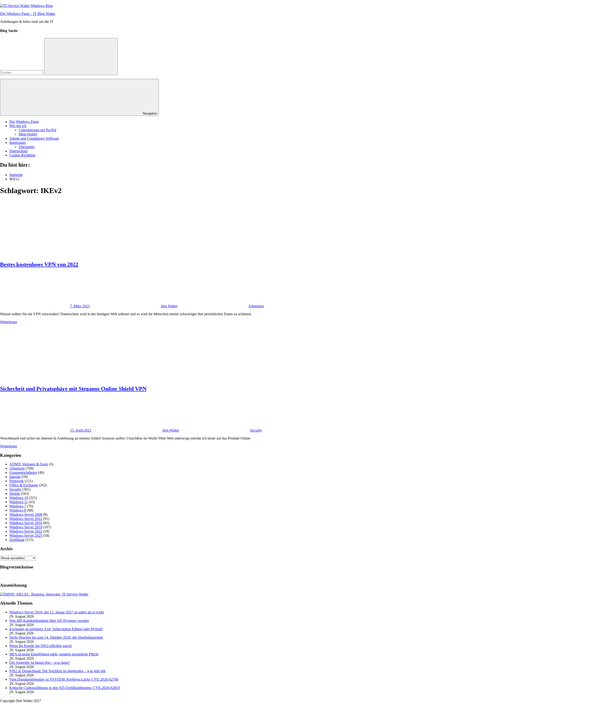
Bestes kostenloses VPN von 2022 (39, 264)
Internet (15, 477)
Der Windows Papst (24, 122)
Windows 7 (17, 506)
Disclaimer (27, 147)
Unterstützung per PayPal (37, 130)
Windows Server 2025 (25, 535)
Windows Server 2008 (25, 514)
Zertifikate (16, 540)
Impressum (17, 143)
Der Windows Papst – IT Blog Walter (27, 14)
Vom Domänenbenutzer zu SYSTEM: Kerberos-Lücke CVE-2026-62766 (63, 679)
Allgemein (256, 306)
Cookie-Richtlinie (22, 155)
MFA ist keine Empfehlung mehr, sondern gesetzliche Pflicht (53, 654)
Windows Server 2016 (25, 523)
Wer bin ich (17, 126)
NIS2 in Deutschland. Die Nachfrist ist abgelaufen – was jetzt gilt (57, 671)
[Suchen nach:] (22, 72)
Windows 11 (18, 502)
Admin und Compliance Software (34, 138)
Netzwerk (16, 481)
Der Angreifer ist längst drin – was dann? (39, 663)
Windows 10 (18, 498)
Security (256, 430)
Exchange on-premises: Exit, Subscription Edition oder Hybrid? (56, 629)
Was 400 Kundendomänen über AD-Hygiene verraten (49, 621)
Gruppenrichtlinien (23, 472)
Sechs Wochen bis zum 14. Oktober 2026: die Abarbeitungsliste (56, 637)
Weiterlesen (8, 322)
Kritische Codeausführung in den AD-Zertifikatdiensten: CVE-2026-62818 (64, 688)
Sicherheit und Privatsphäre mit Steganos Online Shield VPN (73, 389)
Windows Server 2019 (25, 527)
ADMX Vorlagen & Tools (28, 464)
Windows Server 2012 (25, 519)
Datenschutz (18, 151)
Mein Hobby (28, 134)
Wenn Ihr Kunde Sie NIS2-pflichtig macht (40, 646)
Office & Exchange (23, 485)
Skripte (14, 493)
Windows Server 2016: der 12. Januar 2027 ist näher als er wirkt (56, 612)
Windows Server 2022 (25, 531)
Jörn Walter (169, 306)
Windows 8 (17, 510)
